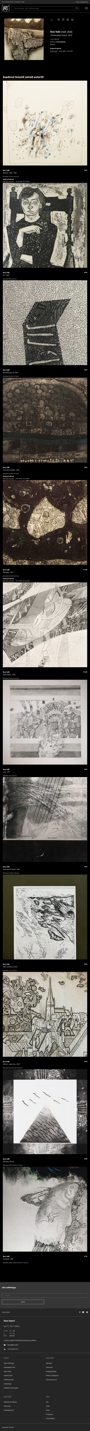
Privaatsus (49, 1414)
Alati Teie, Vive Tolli (8, 181)
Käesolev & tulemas (10, 1402)
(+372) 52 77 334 (19, 2)
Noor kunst (7, 1371)
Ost (47, 1402)
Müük (48, 1406)
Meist (48, 1410)
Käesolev (49, 1363)
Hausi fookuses (9, 1363)
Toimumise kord (51, 1379)
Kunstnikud (7, 1384)
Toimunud (49, 1367)
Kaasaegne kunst (9, 1367)
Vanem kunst (8, 1375)
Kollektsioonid (8, 1379)
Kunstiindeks (50, 1418)
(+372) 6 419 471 (9, 2)
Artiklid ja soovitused (11, 1388)
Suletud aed (53, 51)
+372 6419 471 (13, 1349)
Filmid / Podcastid (52, 1375)
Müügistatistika (51, 1371)
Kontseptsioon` (9, 1410)
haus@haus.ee (84, 2)
